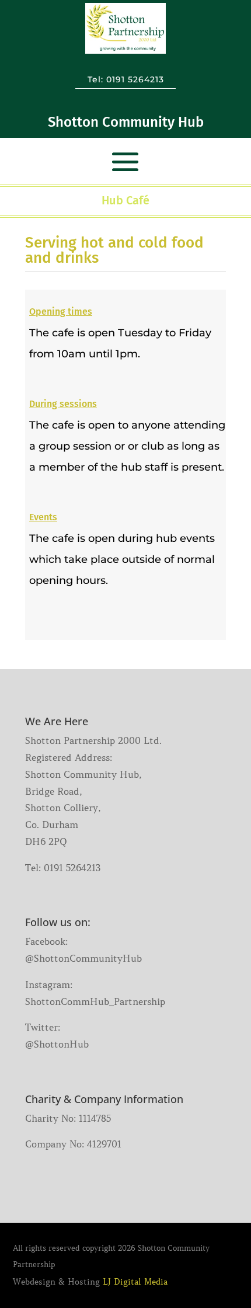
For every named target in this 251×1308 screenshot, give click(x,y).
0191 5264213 (135, 79)
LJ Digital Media (135, 1281)
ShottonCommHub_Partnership (95, 1001)
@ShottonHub (57, 1044)
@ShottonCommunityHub (83, 958)
